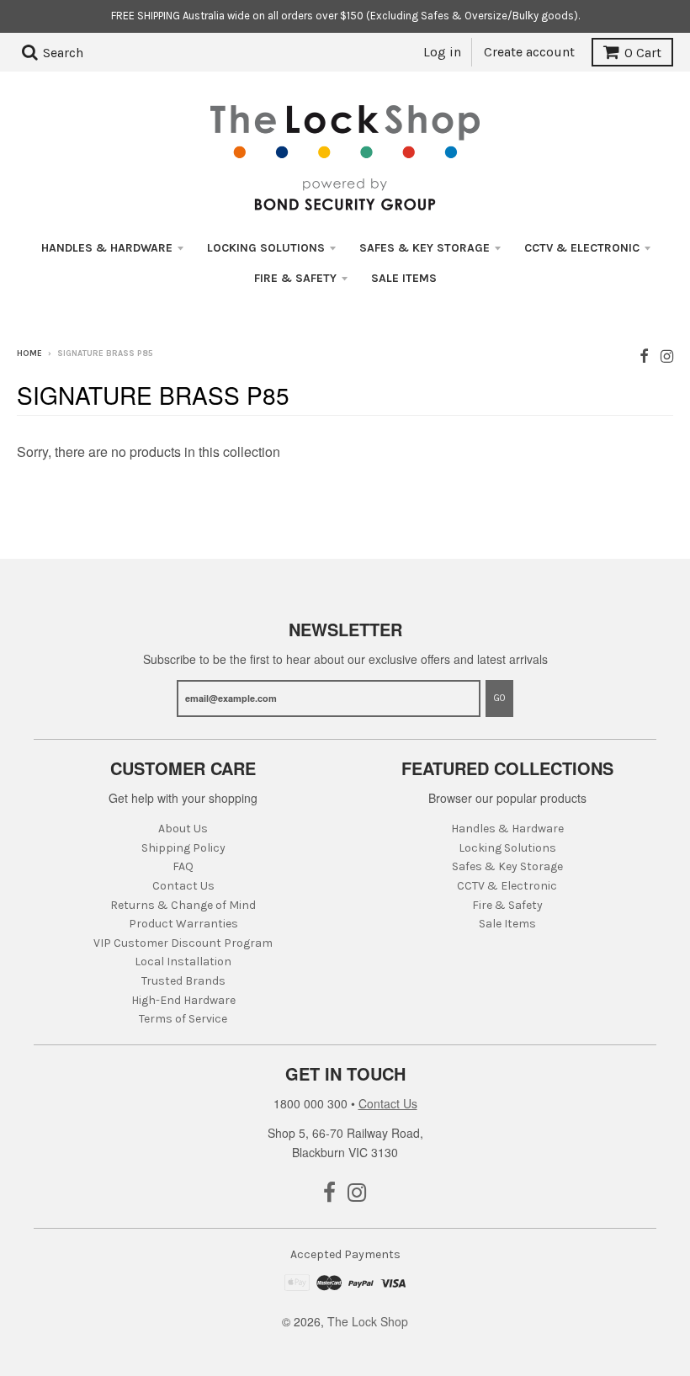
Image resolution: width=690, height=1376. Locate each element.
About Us (183, 828)
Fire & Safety (295, 278)
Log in (442, 52)
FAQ (183, 866)
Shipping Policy (183, 848)
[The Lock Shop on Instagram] (667, 355)
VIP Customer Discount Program (183, 943)
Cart (642, 53)
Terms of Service (183, 1019)
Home (29, 353)
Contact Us (183, 886)
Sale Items (404, 278)
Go (499, 698)
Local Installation (183, 961)
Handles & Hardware (106, 248)
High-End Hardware (183, 1000)
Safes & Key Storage (424, 248)
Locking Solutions (266, 248)
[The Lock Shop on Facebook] (644, 355)
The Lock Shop (367, 1321)
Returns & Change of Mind (183, 905)
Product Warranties (183, 923)
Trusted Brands (183, 981)
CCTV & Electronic (582, 248)
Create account (529, 52)
